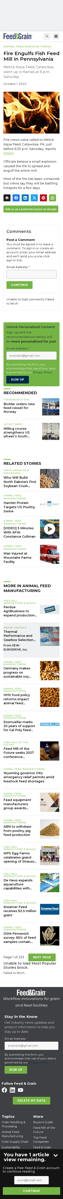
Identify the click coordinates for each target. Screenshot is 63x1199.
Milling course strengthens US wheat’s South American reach (17, 432)
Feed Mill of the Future (16, 743)
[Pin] (43, 197)
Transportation (16, 399)
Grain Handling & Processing (16, 472)
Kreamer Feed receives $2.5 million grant (20, 911)
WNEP (9, 153)
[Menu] (55, 36)
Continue (31, 1191)
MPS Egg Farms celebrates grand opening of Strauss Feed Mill (19, 857)
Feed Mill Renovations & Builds (20, 601)
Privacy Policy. (42, 372)
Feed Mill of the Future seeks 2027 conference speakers (19, 753)
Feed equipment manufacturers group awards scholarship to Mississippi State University (17, 804)
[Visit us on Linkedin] (12, 1090)
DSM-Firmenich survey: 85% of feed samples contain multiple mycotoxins (20, 938)
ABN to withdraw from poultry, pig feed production (17, 831)
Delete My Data (31, 1100)
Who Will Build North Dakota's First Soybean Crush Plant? (20, 482)
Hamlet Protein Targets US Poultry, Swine (19, 507)
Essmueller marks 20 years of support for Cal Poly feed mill (19, 726)
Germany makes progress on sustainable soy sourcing (17, 672)
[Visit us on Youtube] (20, 1090)
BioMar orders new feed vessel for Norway (19, 407)
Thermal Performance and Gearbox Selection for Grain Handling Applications (18, 636)
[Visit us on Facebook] (4, 1090)
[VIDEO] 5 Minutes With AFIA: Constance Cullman (20, 532)
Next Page (42, 957)
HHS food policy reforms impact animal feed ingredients (17, 699)
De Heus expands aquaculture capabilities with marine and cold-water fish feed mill (19, 884)
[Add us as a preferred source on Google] (52, 197)
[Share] (16, 197)
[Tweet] (34, 197)
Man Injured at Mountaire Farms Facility (17, 558)
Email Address (18, 267)
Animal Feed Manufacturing (27, 46)
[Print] (7, 197)
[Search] (46, 36)
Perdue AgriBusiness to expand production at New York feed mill (19, 611)
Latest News (13, 424)
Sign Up (17, 379)
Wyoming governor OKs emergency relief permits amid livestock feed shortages (29, 777)
